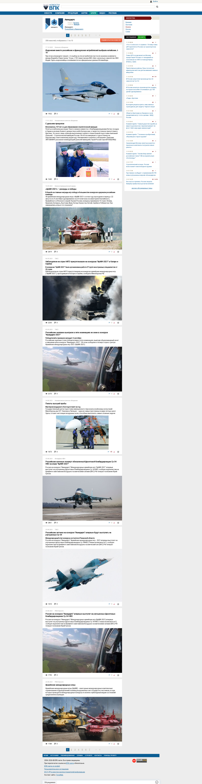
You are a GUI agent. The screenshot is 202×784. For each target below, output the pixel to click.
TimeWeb (59, 775)
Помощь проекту (110, 755)
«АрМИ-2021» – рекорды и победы (60, 189)
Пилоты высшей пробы (55, 403)
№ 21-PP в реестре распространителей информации (64, 772)
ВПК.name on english (52, 766)
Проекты (76, 23)
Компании (59, 13)
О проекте (88, 755)
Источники (54, 755)
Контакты (98, 755)
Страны (128, 31)
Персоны (128, 29)
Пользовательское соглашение (56, 769)
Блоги (93, 13)
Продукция (73, 13)
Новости (48, 13)
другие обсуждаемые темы (142, 188)
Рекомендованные (67, 755)
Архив (46, 755)
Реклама (113, 13)
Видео (102, 13)
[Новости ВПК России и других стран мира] (51, 9)
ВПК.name (70, 763)
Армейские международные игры (60, 685)
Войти (155, 1)
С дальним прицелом (54, 123)
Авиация (76, 24)
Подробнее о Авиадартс (74, 29)
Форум (84, 13)
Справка (80, 755)
